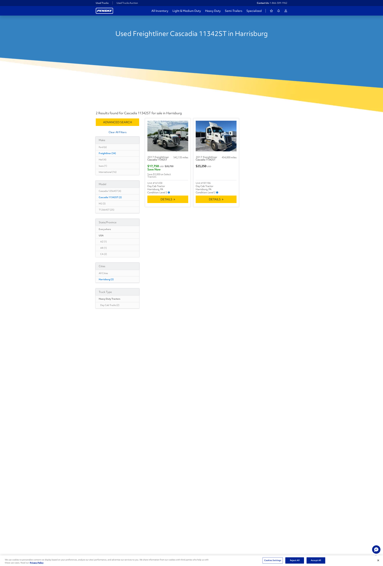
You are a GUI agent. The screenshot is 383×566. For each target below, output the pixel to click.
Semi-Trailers (233, 11)
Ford (103, 147)
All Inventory (159, 11)
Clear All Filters (117, 132)
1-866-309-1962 (278, 2)
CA (103, 254)
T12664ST (106, 209)
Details (166, 199)
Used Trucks (102, 2)
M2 (102, 203)
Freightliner (107, 153)
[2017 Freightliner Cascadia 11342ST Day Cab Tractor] (167, 136)
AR (103, 247)
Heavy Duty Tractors (109, 298)
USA (101, 235)
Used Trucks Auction (127, 2)
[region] (191, 560)
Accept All (316, 560)
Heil (102, 159)
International (107, 172)
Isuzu (103, 165)
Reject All (295, 560)
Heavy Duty (213, 11)
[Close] (378, 560)
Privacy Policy (37, 562)
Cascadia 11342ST (110, 197)
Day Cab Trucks (109, 305)
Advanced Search (117, 122)
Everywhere (105, 229)
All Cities (103, 273)
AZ (103, 241)
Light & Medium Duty (186, 11)
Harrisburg (106, 279)
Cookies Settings (272, 560)
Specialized (254, 11)
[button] (376, 549)
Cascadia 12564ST (110, 191)
